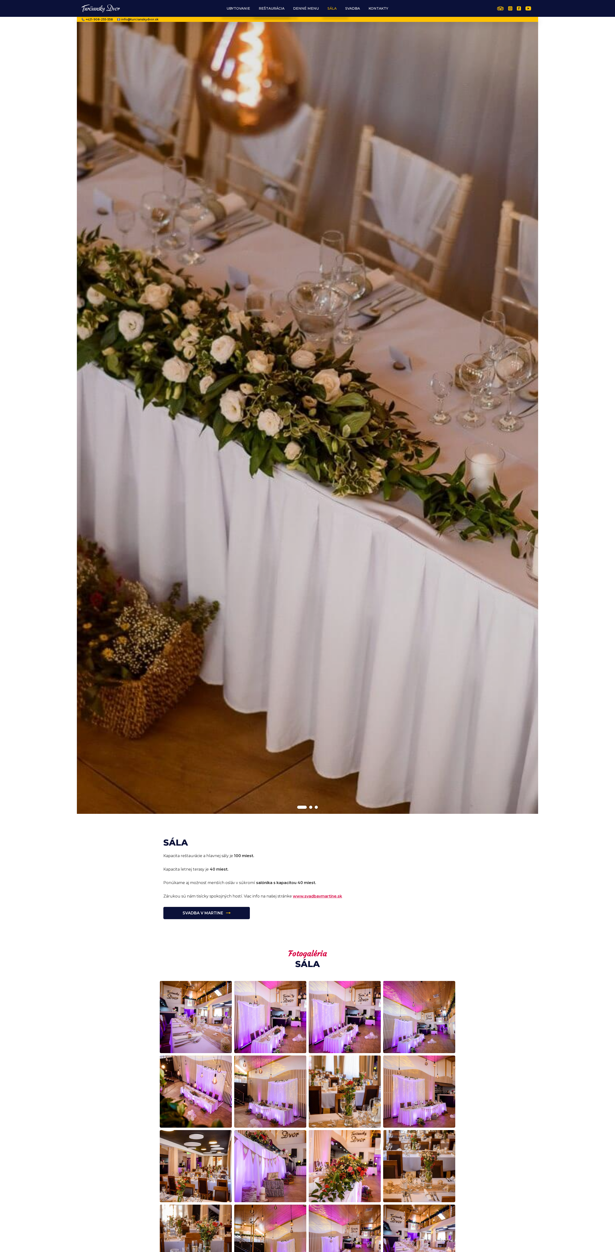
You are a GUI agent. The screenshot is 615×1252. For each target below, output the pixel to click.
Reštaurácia (271, 8)
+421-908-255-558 (99, 19)
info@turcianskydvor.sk (140, 19)
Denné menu (306, 8)
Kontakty (378, 8)
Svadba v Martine (203, 913)
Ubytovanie (238, 8)
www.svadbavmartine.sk (317, 896)
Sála (332, 8)
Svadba (352, 8)
